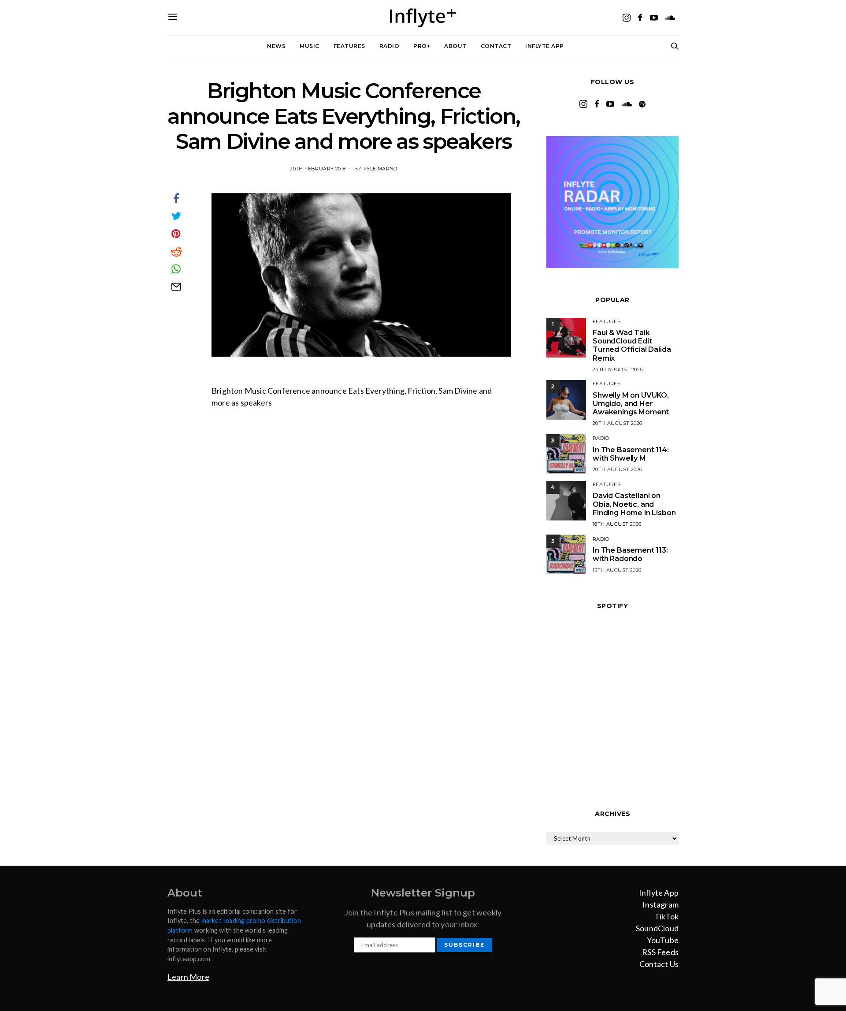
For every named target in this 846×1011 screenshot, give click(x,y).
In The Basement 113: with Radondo (630, 554)
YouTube (663, 940)
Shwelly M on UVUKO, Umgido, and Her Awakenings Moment (631, 403)
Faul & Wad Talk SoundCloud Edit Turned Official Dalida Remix (632, 345)
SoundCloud (657, 928)
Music (309, 46)
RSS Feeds (660, 952)
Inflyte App (544, 46)
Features (349, 46)
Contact (496, 46)
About (455, 46)
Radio (389, 46)
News (276, 46)
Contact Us (659, 964)
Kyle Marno (380, 169)
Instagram (660, 904)
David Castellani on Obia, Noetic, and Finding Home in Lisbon (634, 504)
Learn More (188, 976)
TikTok (666, 916)
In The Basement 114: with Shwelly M (631, 454)
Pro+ (421, 46)
